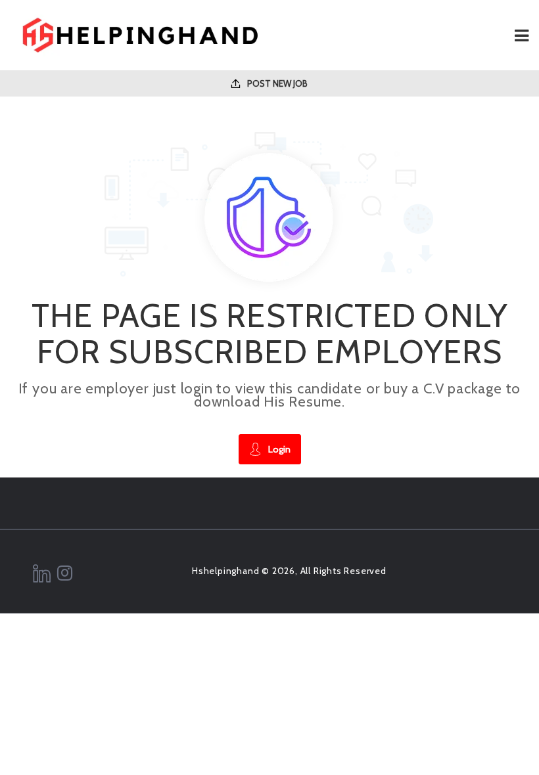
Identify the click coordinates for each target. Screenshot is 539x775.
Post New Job (276, 83)
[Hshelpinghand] (140, 35)
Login (279, 449)
